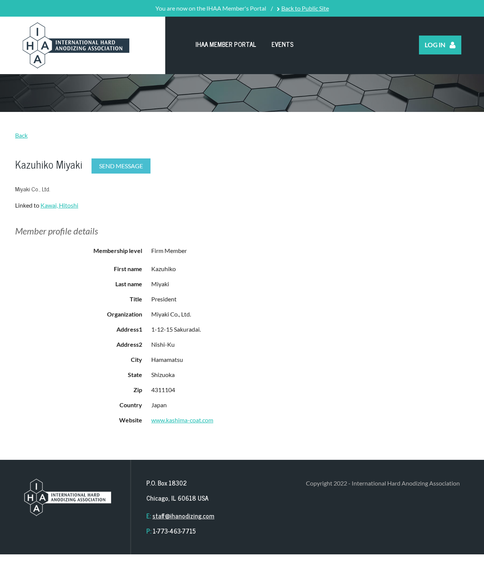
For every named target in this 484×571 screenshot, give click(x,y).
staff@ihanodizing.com (183, 515)
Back (21, 135)
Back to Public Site (305, 8)
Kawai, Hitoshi (59, 205)
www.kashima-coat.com (182, 420)
